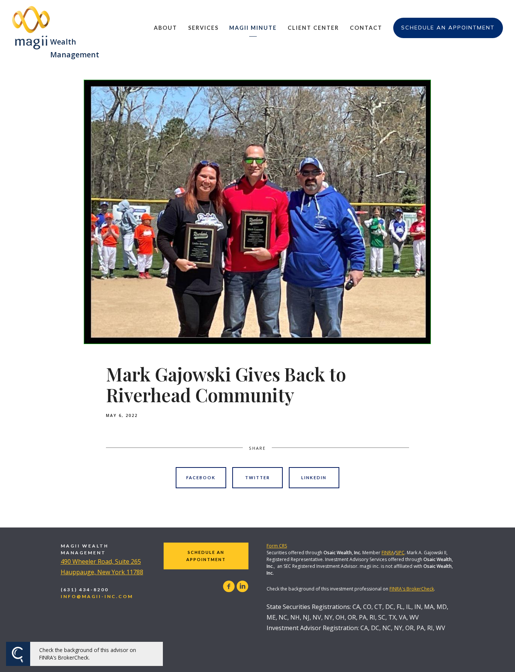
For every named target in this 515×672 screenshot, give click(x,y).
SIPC (400, 552)
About (165, 28)
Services (203, 28)
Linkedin (313, 477)
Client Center (313, 28)
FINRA (388, 552)
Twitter (257, 477)
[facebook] (229, 586)
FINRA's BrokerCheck (411, 589)
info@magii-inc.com (97, 596)
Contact (366, 28)
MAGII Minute (253, 28)
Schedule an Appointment (448, 27)
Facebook (201, 477)
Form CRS (277, 546)
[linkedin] (242, 586)
